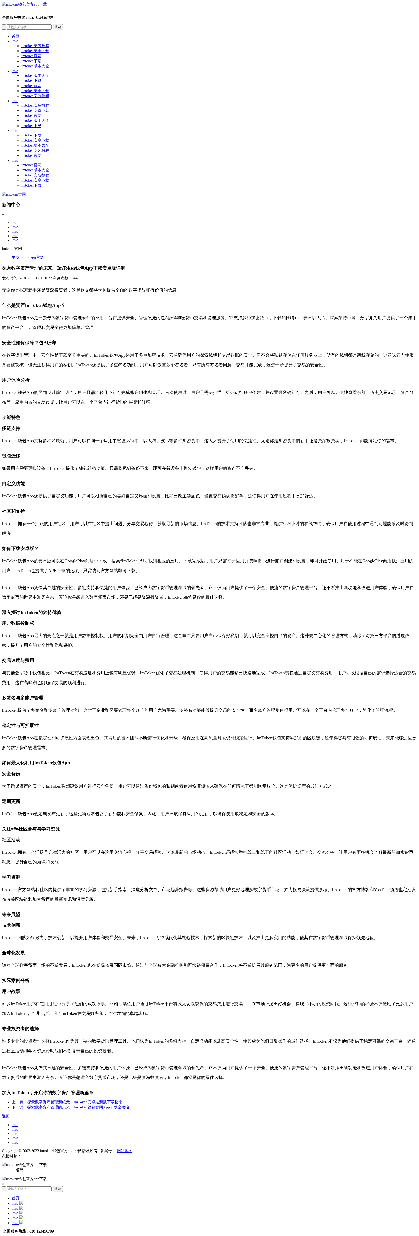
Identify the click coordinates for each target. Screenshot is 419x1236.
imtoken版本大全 (35, 66)
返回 (6, 1116)
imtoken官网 (31, 56)
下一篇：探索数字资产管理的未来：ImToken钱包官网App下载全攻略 (70, 1107)
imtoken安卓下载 (35, 51)
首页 (15, 36)
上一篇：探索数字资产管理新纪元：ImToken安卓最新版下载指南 (67, 1102)
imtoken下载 (31, 61)
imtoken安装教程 (35, 46)
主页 (15, 257)
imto (15, 41)
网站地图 (124, 1151)
